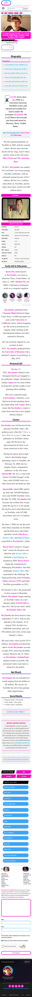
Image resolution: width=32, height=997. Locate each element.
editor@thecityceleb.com (22, 743)
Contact (28, 995)
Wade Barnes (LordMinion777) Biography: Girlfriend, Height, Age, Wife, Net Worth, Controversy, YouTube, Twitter (27, 878)
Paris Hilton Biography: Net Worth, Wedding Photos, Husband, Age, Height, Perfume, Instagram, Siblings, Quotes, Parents (5, 880)
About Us (4, 995)
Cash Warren (18, 557)
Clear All (27, 962)
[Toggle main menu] (3, 8)
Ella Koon (6, 810)
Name (2, 919)
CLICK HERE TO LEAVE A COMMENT (15, 712)
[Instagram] (19, 986)
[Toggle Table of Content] (10, 47)
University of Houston (10, 861)
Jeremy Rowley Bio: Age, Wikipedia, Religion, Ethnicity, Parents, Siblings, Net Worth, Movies (16, 65)
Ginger (6, 821)
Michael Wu (7, 849)
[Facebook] (9, 986)
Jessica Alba (8, 537)
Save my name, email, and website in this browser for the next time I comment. (15, 936)
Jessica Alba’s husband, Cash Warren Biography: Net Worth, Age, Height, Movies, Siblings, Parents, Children (16, 86)
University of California (10, 855)
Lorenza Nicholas (11, 42)
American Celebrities (9, 787)
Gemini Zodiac (8, 815)
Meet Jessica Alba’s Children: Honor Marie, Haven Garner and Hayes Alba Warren (16, 73)
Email (2, 926)
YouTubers (23, 776)
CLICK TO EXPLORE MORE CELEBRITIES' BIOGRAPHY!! (16, 759)
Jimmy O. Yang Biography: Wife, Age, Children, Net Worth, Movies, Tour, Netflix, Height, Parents (16, 77)
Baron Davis (23, 537)
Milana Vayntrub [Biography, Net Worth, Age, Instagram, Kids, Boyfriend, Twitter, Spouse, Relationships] (16, 69)
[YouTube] (16, 986)
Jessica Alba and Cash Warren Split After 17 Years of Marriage (16, 81)
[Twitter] (12, 986)
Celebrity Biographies (10, 804)
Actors (23, 772)
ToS (23, 995)
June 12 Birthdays (9, 832)
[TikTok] (22, 986)
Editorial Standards (14, 995)
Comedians (8, 776)
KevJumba (7, 844)
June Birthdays (8, 838)
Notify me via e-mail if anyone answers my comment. (15, 940)
